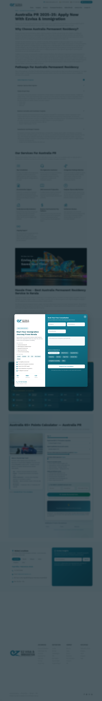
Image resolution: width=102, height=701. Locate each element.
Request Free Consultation (66, 366)
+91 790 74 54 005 (22, 382)
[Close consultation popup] (85, 316)
